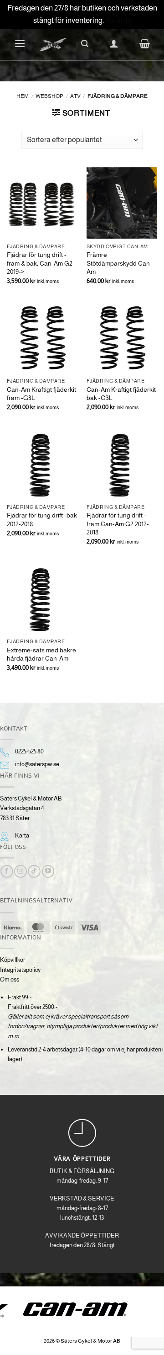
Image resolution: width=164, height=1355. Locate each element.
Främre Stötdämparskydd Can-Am (119, 263)
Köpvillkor (12, 959)
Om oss (9, 979)
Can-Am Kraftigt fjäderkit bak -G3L (121, 393)
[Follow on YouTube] (48, 871)
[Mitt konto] (114, 43)
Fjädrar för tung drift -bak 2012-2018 (42, 519)
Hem (22, 96)
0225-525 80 (29, 751)
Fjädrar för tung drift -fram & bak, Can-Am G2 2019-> (39, 263)
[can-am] (82, 1309)
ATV (75, 96)
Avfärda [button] (118, 20)
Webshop (49, 96)
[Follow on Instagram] (20, 871)
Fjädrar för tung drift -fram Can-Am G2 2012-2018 (118, 524)
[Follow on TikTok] (34, 871)
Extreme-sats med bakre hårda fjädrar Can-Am (41, 654)
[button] (20, 43)
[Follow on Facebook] (6, 871)
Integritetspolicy (20, 969)
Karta (22, 835)
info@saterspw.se (37, 764)
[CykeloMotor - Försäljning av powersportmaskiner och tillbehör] (53, 44)
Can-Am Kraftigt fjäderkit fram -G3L (41, 393)
